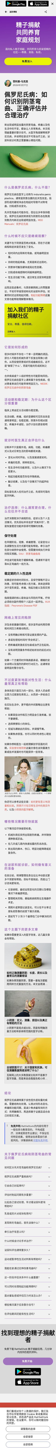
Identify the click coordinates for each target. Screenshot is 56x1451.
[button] (28, 1167)
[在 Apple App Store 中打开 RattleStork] (38, 4)
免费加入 (35, 61)
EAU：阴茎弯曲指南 (29, 553)
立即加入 (28, 332)
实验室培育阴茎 (17, 748)
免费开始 (36, 1361)
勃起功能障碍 (38, 295)
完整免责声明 (40, 1140)
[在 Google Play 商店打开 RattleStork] (16, 4)
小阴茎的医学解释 (23, 809)
